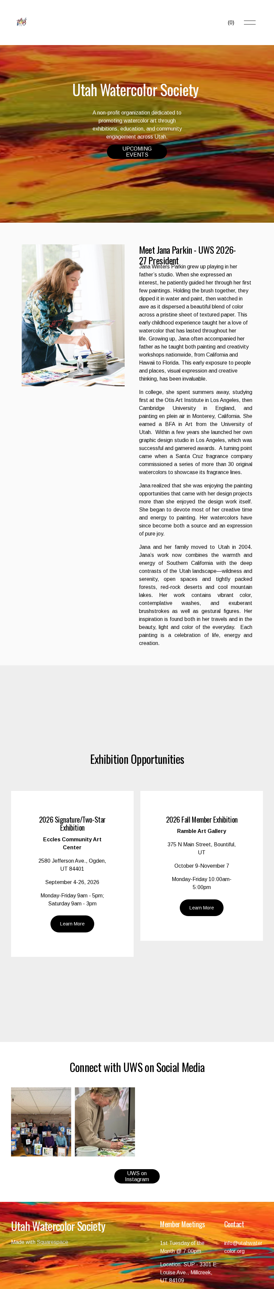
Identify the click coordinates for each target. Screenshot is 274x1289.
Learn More (72, 923)
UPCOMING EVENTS (137, 152)
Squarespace (52, 1242)
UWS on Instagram (137, 1176)
